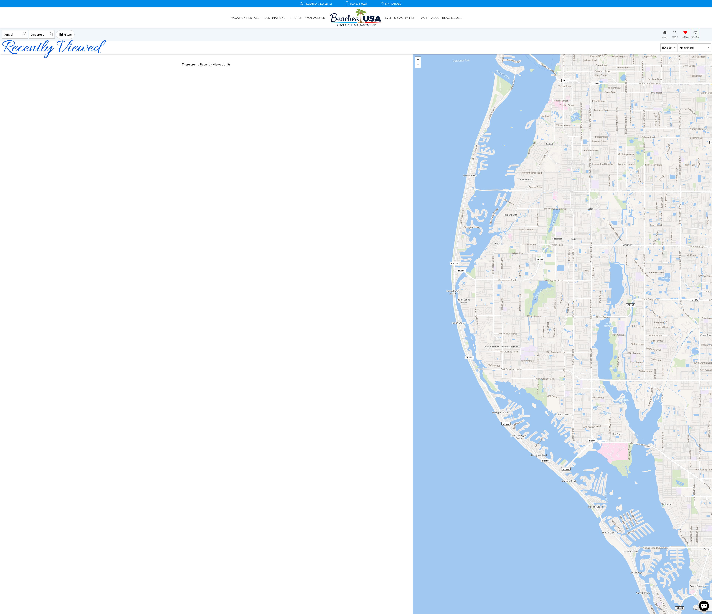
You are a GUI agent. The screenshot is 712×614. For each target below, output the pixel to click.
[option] (668, 47)
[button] (418, 59)
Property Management (308, 17)
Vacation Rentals (245, 17)
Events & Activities (400, 17)
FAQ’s (424, 17)
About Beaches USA (446, 17)
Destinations (274, 17)
